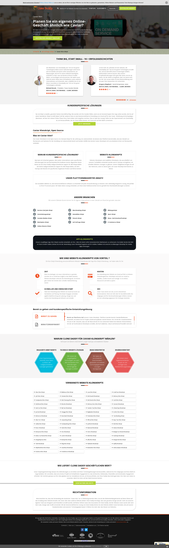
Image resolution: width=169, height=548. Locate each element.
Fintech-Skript (77, 218)
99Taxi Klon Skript (92, 419)
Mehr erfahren (96, 546)
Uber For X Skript (40, 419)
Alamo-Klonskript (118, 427)
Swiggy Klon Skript (66, 412)
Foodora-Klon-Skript (41, 451)
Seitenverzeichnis (80, 525)
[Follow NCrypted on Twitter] (86, 529)
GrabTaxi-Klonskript (119, 392)
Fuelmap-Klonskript (118, 435)
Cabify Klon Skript (40, 423)
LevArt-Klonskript (66, 435)
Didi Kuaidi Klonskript (93, 396)
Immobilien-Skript (78, 214)
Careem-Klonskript (118, 404)
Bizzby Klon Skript (66, 439)
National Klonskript (92, 427)
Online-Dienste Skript (44, 226)
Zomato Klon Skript (66, 396)
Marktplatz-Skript (43, 222)
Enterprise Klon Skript (41, 431)
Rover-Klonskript (40, 427)
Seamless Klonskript (67, 447)
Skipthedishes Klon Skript (42, 447)
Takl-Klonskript (39, 443)
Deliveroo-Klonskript (41, 415)
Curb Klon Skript (117, 400)
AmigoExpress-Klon (40, 439)
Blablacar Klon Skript (67, 392)
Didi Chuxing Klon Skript (68, 400)
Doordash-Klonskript (67, 415)
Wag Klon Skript (65, 443)
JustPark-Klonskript (92, 423)
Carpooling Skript (66, 419)
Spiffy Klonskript (117, 443)
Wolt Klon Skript (91, 435)
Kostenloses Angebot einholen (48, 38)
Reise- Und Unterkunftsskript (117, 218)
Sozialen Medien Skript (44, 218)
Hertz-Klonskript (92, 431)
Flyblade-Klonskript (92, 443)
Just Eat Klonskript (40, 412)
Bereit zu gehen (49, 316)
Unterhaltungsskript (44, 214)
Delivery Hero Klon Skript (94, 404)
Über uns (71, 525)
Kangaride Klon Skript (119, 439)
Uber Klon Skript (40, 392)
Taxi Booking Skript (118, 415)
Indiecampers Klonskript (120, 447)
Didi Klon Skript (117, 423)
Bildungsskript (112, 210)
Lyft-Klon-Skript (39, 396)
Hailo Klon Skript (66, 427)
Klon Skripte (101, 8)
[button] (113, 8)
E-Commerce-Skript (114, 222)
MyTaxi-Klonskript (66, 408)
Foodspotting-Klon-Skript (68, 423)
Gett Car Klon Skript (40, 408)
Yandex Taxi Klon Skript (94, 408)
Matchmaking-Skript (79, 210)
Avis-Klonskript (65, 431)
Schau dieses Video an (47, 2)
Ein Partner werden (103, 525)
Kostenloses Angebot (127, 8)
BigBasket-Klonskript (93, 412)
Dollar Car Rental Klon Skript (43, 435)
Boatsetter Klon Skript (93, 447)
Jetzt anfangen (84, 124)
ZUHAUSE (36, 51)
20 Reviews (132, 100)
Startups (92, 8)
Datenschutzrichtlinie (121, 522)
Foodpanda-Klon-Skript (42, 400)
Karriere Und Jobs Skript (45, 210)
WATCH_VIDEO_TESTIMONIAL (55, 90)
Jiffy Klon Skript (91, 439)
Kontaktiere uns (91, 525)
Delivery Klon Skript (118, 396)
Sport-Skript (112, 214)
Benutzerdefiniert (50, 324)
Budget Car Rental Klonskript (121, 431)
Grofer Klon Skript (118, 412)
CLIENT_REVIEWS (72, 90)
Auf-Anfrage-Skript (48, 51)
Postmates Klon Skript (93, 415)
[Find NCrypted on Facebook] (83, 529)
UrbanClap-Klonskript (119, 408)
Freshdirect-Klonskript (67, 451)
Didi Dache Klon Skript (93, 400)
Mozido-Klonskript (66, 404)
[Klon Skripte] (42, 7)
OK (106, 546)
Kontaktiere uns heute (84, 483)
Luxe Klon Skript (91, 392)
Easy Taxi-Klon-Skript (119, 419)
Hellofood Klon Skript (41, 404)
